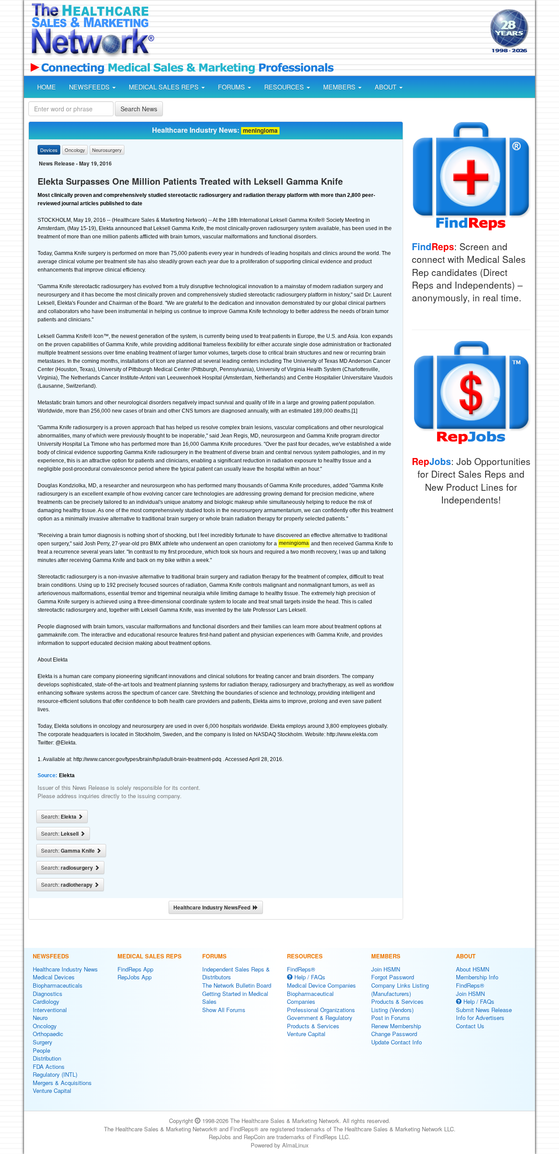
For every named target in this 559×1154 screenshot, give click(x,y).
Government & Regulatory (319, 1017)
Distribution (47, 1058)
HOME (46, 87)
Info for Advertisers (480, 1017)
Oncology (45, 1026)
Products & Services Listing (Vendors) (397, 1005)
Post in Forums (390, 1017)
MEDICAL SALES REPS (164, 87)
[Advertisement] (321, 32)
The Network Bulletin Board (236, 985)
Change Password (394, 1034)
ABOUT (386, 87)
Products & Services (313, 1026)
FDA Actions (49, 1066)
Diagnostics (47, 993)
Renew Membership (396, 1026)
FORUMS (232, 87)
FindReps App (135, 969)
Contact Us (470, 1026)
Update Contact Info (396, 1042)
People (41, 1050)
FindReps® (301, 969)
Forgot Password (392, 977)
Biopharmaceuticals (58, 985)
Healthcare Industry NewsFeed (213, 907)
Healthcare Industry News (65, 969)
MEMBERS (340, 87)
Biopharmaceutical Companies (310, 997)
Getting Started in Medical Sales (235, 997)
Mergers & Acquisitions (62, 1082)
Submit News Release (484, 1010)
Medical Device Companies (321, 985)
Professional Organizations (321, 1010)
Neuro (40, 1017)
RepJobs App (134, 977)
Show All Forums (223, 1010)
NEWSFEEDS (90, 87)
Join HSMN (385, 969)
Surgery (42, 1042)
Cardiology (46, 1001)
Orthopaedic (48, 1034)
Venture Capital (52, 1090)
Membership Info (477, 977)
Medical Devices (54, 977)
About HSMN (472, 969)
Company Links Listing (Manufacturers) (400, 989)
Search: (59, 816)
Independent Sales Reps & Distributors (236, 973)
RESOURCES (285, 87)
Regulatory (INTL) (55, 1074)
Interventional (50, 1010)
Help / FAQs (309, 977)
